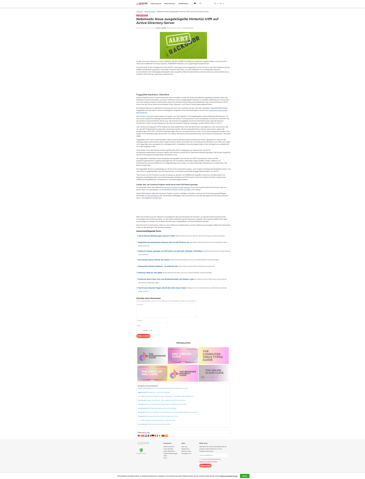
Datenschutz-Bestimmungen (229, 476)
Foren (165, 458)
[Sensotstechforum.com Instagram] (223, 4)
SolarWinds (154, 196)
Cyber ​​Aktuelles (155, 3)
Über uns (184, 446)
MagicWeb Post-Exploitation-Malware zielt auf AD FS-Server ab (163, 242)
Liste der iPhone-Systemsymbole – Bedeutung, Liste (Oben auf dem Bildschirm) (168, 396)
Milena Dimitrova (147, 28)
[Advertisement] (182, 85)
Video (165, 456)
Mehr (183, 443)
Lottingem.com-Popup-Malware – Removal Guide (159, 420)
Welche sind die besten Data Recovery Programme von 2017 (168, 388)
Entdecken (167, 443)
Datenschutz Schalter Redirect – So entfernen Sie (158, 266)
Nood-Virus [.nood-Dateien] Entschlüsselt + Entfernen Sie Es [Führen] (165, 404)
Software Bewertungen (170, 453)
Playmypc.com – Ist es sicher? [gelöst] (158, 392)
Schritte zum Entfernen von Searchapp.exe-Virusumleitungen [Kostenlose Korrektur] (171, 412)
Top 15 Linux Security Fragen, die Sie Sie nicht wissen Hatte (162, 288)
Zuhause (139, 11)
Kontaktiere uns (186, 453)
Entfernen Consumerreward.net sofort (158, 424)
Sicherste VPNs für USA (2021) (150, 273)
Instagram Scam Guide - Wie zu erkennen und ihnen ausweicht (165, 400)
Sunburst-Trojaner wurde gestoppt (177, 187)
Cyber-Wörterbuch (169, 451)
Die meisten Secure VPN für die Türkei (153, 260)
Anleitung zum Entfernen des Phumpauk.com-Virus (161, 416)
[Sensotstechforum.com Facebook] (218, 4)
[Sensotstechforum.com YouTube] (220, 4)
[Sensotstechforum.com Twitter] (215, 4)
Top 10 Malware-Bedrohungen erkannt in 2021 (156, 236)
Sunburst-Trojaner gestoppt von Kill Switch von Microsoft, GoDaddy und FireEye (170, 251)
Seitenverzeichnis (169, 446)
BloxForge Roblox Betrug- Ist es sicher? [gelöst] (161, 408)
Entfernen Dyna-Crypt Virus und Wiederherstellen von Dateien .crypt (166, 279)
